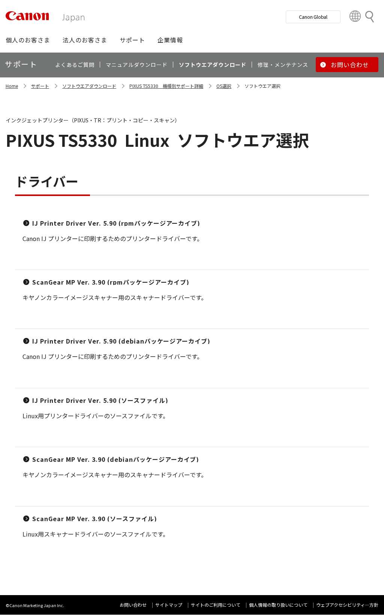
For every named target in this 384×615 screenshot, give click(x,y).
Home (12, 86)
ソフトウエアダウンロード (89, 86)
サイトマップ (168, 604)
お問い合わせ (133, 604)
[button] (28, 40)
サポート (40, 86)
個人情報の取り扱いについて (278, 604)
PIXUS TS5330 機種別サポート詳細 (166, 86)
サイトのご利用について (215, 604)
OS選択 (223, 86)
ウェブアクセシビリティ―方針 (347, 604)
